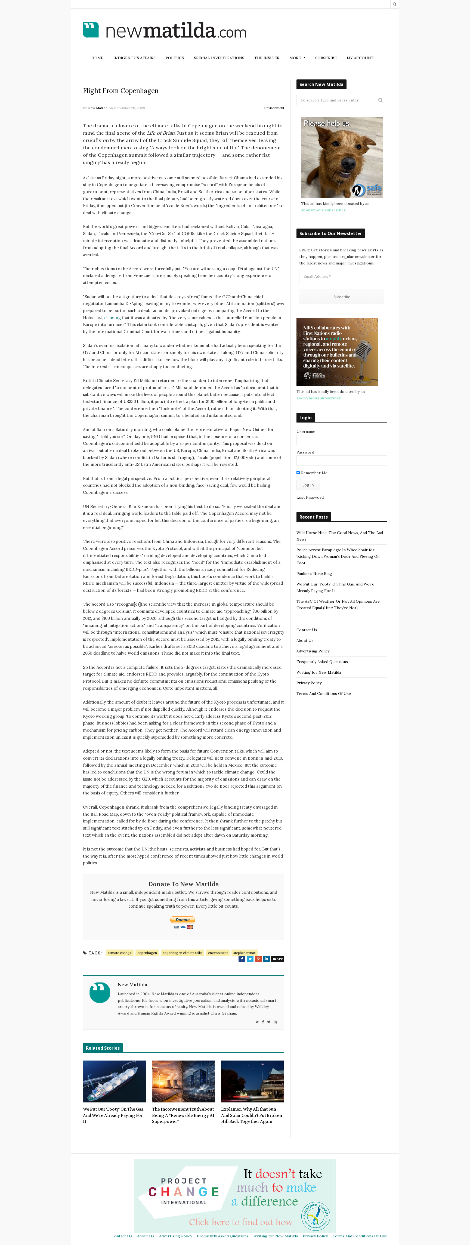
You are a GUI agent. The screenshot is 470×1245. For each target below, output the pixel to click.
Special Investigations (219, 58)
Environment (274, 108)
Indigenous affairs (134, 58)
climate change (120, 953)
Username (305, 431)
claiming (112, 317)
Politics (175, 58)
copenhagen (147, 953)
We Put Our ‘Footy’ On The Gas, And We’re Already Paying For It (113, 1115)
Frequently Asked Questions (322, 661)
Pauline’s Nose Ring (314, 573)
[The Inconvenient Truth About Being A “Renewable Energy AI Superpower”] (183, 1081)
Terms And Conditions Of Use (323, 693)
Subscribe (326, 58)
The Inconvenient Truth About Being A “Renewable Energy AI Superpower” (183, 1115)
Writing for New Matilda (318, 672)
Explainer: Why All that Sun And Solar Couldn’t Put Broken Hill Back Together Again (251, 1115)
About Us (305, 640)
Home (97, 58)
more (278, 958)
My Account (360, 58)
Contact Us (306, 629)
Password (305, 452)
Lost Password (310, 497)
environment (218, 953)
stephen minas (244, 953)
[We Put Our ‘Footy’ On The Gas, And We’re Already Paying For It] (114, 1081)
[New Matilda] (164, 31)
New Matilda (97, 108)
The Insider (266, 58)
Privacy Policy (308, 682)
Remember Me (313, 472)
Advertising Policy (312, 651)
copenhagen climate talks (182, 953)
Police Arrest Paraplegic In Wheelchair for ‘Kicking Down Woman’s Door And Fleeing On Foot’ (337, 556)
